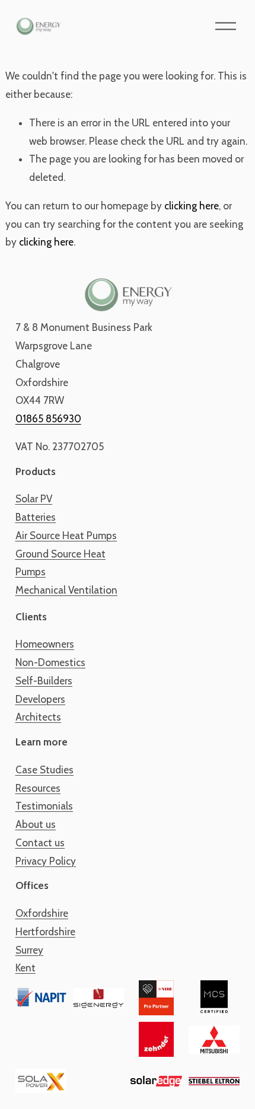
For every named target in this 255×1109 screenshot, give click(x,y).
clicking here (191, 206)
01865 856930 (48, 419)
